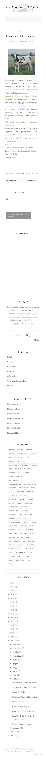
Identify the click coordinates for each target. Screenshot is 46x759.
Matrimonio (12, 514)
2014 (12, 613)
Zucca (10, 564)
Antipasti (20, 450)
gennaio (16, 728)
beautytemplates (27, 749)
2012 (12, 621)
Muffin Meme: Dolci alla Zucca (24, 682)
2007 (12, 640)
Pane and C (23, 526)
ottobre (16, 652)
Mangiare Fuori (13, 511)
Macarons (24, 507)
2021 (12, 587)
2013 (12, 617)
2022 (12, 583)
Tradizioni (20, 556)
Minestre (28, 518)
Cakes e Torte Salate (15, 457)
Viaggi (29, 560)
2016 (12, 606)
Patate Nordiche (18, 692)
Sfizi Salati (11, 549)
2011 (12, 625)
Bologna (33, 453)
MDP (21, 514)
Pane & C (11, 371)
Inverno (11, 503)
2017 (12, 602)
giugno (15, 663)
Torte (30, 552)
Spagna (10, 552)
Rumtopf (17, 541)
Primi (9, 357)
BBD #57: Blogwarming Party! (18, 215)
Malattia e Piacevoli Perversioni (24, 697)
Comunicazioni (13, 465)
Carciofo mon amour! (20, 706)
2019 (12, 594)
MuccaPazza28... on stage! (22, 724)
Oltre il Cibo (12, 526)
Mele (20, 518)
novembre (17, 648)
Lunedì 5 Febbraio (13, 96)
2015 (12, 610)
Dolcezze (10, 385)
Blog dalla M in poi (14, 433)
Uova (28, 556)
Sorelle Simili (22, 549)
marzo (15, 675)
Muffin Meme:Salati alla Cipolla (24, 687)
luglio (15, 659)
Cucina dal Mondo (14, 472)
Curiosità (27, 472)
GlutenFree (12, 499)
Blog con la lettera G (15, 423)
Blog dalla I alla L (13, 428)
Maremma (25, 511)
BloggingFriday (22, 453)
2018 (12, 598)
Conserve (24, 465)
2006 (12, 731)
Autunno (29, 450)
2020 (12, 590)
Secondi (10, 362)
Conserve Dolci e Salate (16, 381)
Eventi (21, 32)
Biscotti (11, 453)
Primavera (23, 533)
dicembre (16, 644)
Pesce (21, 530)
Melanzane (12, 518)
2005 (12, 735)
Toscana (11, 556)
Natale (33, 522)
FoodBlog (30, 492)
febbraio (16, 679)
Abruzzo (11, 450)
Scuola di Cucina (28, 541)
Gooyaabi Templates (25, 751)
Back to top (34, 754)
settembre (17, 656)
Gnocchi (22, 499)
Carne (27, 457)
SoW (31, 549)
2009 (12, 633)
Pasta (32, 526)
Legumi (19, 503)
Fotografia (23, 495)
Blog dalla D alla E (14, 413)
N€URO (26, 99)
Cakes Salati (12, 376)
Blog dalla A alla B (14, 404)
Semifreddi (30, 545)
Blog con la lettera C (15, 409)
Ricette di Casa (13, 537)
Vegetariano (20, 560)
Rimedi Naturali (26, 537)
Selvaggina (20, 545)
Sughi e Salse (20, 552)
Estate (33, 488)
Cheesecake (22, 461)
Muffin (26, 522)
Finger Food (20, 492)
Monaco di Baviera (14, 522)
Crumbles (27, 469)
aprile (15, 671)
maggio (16, 667)
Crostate (18, 469)
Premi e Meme (12, 533)
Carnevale (11, 461)
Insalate (30, 499)
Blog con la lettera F (15, 418)
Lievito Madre (13, 507)
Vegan (10, 560)
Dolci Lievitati (23, 488)
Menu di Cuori (18, 702)
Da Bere (10, 476)
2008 (12, 636)
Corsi (10, 469)
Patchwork (12, 530)
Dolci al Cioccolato (15, 480)
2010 (12, 629)
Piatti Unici (29, 530)
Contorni (11, 366)
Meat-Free (28, 514)
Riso (9, 541)
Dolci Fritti (12, 488)
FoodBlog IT (12, 495)
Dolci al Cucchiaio (14, 484)
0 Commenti (10, 173)
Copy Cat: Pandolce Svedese (23, 711)
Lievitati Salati (29, 503)
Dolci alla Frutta (30, 484)
